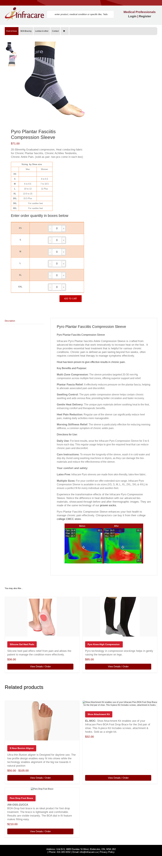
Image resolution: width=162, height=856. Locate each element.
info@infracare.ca (89, 852)
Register (145, 16)
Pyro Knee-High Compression (104, 644)
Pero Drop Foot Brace (21, 798)
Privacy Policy (107, 852)
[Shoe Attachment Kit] (120, 703)
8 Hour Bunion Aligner (22, 748)
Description (10, 321)
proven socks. (108, 505)
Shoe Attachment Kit (99, 714)
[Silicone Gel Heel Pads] (42, 617)
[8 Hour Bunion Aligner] (42, 720)
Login (132, 16)
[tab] (24, 321)
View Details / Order (40, 666)
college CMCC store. (69, 519)
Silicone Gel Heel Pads (22, 644)
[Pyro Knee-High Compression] (120, 617)
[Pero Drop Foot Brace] (42, 789)
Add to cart (70, 298)
